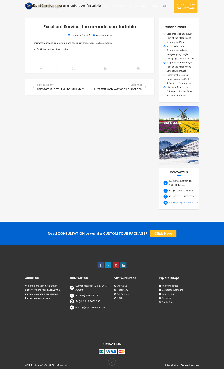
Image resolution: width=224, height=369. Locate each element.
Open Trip (167, 298)
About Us (122, 285)
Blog (154, 5)
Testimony (139, 5)
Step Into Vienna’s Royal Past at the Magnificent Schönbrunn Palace (179, 38)
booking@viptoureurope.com (184, 202)
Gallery (120, 5)
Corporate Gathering (172, 289)
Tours (103, 5)
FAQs (120, 298)
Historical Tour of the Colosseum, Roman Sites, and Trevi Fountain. (180, 91)
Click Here (163, 233)
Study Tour (167, 302)
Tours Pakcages (170, 285)
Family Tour (168, 294)
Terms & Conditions (190, 365)
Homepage (84, 5)
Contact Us (123, 294)
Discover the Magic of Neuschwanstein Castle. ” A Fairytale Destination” (180, 79)
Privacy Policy (171, 365)
